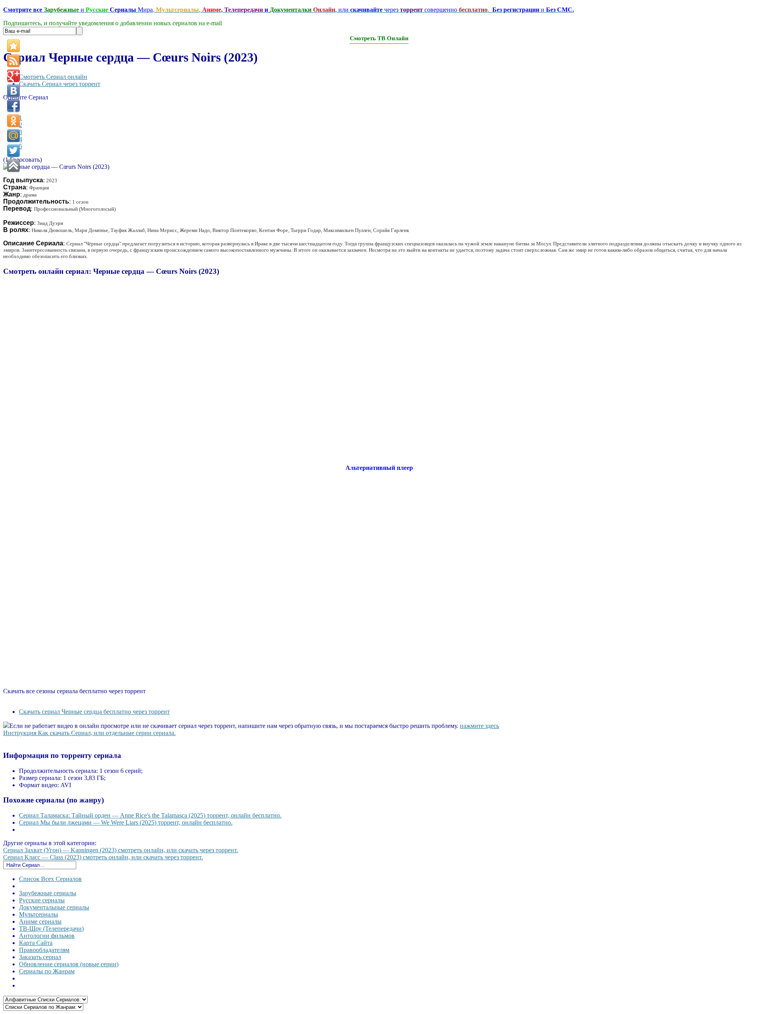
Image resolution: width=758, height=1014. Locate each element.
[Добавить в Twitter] (13, 150)
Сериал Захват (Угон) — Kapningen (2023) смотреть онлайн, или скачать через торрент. (120, 850)
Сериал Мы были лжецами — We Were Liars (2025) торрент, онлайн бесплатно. (126, 822)
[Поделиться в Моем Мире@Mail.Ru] (13, 135)
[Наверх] (13, 165)
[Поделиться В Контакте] (13, 90)
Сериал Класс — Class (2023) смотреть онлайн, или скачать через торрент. (103, 857)
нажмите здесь (479, 725)
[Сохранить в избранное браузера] (13, 45)
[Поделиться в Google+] (13, 75)
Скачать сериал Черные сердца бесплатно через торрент (94, 711)
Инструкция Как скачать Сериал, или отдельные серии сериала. (89, 733)
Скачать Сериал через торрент (59, 83)
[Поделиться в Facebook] (13, 105)
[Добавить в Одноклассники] (13, 120)
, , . (288, 9)
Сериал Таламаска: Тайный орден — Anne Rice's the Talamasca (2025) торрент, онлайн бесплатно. (150, 815)
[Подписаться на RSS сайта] (13, 60)
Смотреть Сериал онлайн (53, 76)
